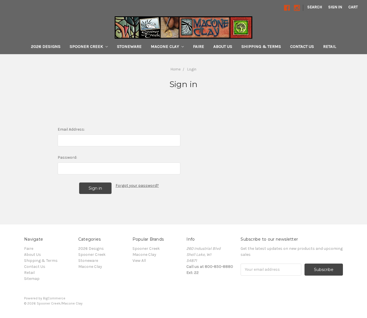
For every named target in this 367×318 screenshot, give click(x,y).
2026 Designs (45, 46)
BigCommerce (54, 298)
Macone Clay (165, 46)
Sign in (335, 7)
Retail (329, 46)
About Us (222, 46)
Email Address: (71, 129)
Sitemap (32, 278)
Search (314, 7)
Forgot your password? (137, 185)
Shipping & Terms (261, 46)
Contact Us (302, 46)
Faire (198, 46)
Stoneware (129, 46)
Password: (67, 157)
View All (139, 260)
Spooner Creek (87, 46)
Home (176, 69)
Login (191, 69)
